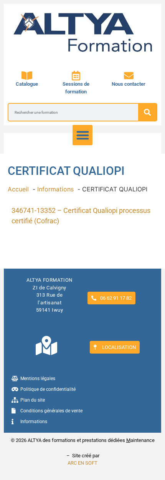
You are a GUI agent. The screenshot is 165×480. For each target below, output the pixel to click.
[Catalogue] (26, 75)
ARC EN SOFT (82, 463)
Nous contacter (128, 84)
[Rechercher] (147, 112)
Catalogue (27, 84)
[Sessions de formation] (76, 75)
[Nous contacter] (129, 75)
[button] (83, 135)
